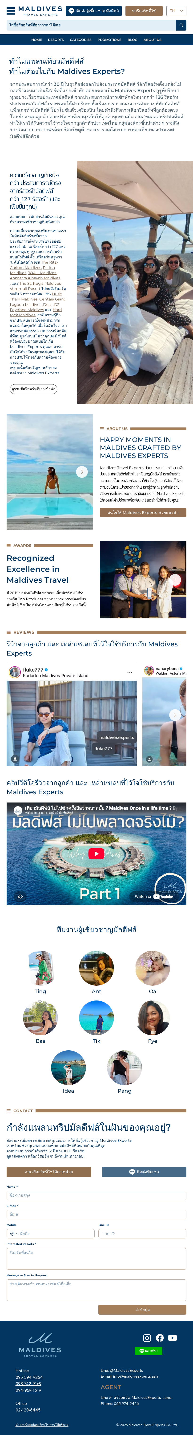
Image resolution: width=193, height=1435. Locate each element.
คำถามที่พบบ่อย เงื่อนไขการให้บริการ (42, 1425)
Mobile (12, 1225)
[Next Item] (82, 472)
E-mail (12, 1206)
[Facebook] (160, 1338)
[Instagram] (147, 1338)
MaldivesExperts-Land (151, 1397)
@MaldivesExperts (126, 1370)
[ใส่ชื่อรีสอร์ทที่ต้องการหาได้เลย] (181, 25)
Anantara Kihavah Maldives (35, 278)
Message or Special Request (27, 1275)
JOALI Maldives (42, 273)
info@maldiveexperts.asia (135, 1376)
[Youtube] (172, 1338)
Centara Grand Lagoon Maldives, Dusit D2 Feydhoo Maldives (38, 304)
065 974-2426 (126, 1403)
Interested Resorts (21, 1244)
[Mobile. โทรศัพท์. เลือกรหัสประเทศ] (14, 1234)
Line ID (103, 1225)
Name (12, 1186)
